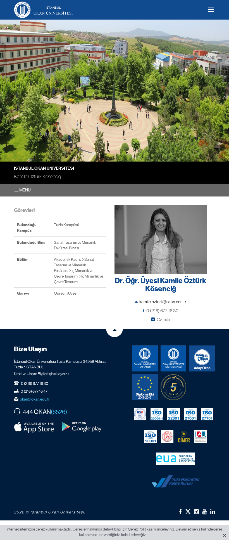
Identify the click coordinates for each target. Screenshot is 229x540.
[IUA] (200, 436)
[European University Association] (175, 459)
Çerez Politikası (140, 529)
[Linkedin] (212, 511)
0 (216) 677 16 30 (162, 310)
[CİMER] (184, 436)
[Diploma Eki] (145, 387)
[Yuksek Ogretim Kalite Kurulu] (174, 387)
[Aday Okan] (202, 358)
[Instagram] (196, 511)
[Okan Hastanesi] (145, 358)
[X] (188, 510)
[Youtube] (204, 511)
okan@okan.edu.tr (35, 399)
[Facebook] (180, 511)
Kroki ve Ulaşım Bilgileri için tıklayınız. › (41, 373)
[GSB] (167, 436)
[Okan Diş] (174, 358)
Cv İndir (164, 319)
